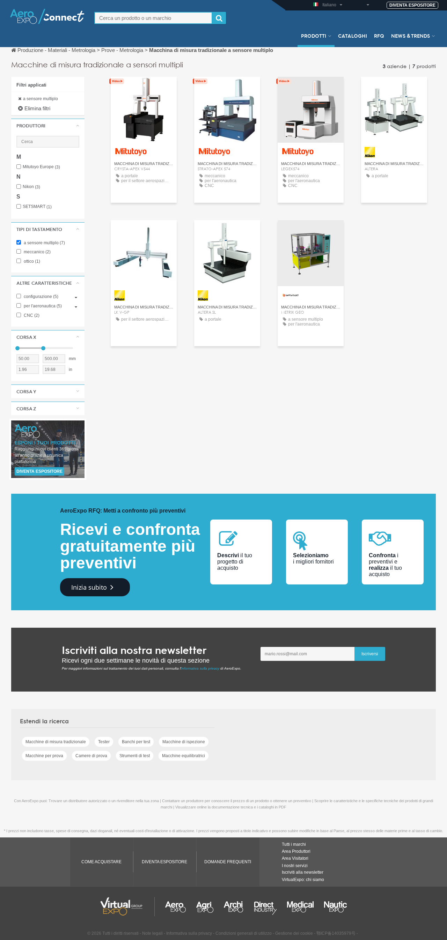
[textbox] (153, 18)
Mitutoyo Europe (41, 167)
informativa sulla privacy (200, 668)
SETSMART (37, 206)
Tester (104, 741)
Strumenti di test (134, 755)
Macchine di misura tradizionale (55, 741)
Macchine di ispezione (183, 741)
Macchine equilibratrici (183, 755)
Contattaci (143, 88)
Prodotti (313, 35)
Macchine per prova (44, 755)
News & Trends (410, 35)
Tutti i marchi (294, 844)
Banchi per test (136, 741)
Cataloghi (352, 35)
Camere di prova (91, 755)
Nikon (31, 186)
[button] (47, 125)
